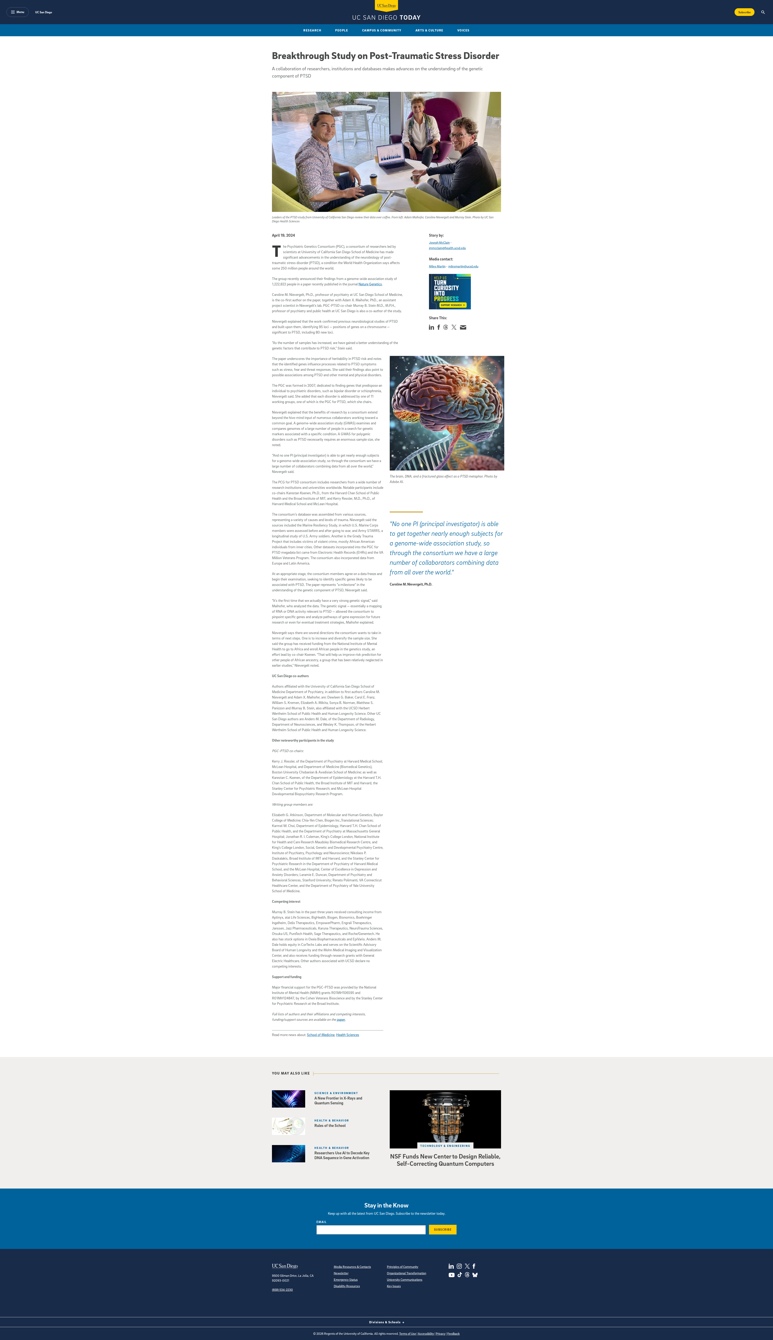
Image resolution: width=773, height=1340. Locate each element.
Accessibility (426, 1334)
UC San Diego (43, 12)
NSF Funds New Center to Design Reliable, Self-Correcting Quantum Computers (445, 1159)
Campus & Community (382, 30)
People (341, 30)
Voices (463, 30)
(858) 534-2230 (282, 1290)
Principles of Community (402, 1267)
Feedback (453, 1334)
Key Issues (394, 1286)
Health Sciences (347, 1035)
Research (312, 30)
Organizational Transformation (406, 1273)
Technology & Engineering (445, 1145)
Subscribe (744, 12)
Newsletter (341, 1273)
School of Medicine (321, 1035)
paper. (341, 1019)
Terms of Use (407, 1334)
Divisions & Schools (385, 1322)
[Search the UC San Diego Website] (763, 12)
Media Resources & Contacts (352, 1267)
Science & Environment (336, 1093)
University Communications (404, 1280)
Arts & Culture (429, 30)
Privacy (440, 1334)
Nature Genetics (370, 284)
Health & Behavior (331, 1120)
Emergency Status (346, 1280)
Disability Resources (347, 1286)
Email (321, 1222)
